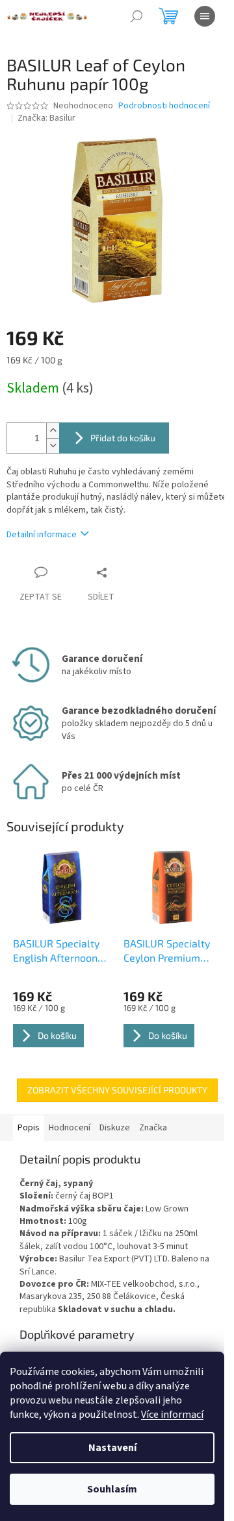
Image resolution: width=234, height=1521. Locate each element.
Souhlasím (112, 1489)
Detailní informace (41, 534)
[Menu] (205, 16)
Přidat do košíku (122, 437)
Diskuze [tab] (114, 1127)
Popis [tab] (29, 1127)
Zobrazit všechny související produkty (117, 1089)
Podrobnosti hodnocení (164, 106)
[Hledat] (137, 16)
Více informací (172, 1414)
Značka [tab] (153, 1127)
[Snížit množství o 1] (52, 445)
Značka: (46, 118)
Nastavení (112, 1448)
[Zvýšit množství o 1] (52, 430)
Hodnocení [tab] (69, 1127)
